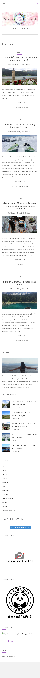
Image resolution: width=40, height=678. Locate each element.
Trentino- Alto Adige (9, 510)
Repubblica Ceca (7, 498)
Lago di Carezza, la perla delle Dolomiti (19, 283)
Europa (19, 52)
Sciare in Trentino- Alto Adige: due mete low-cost (19, 126)
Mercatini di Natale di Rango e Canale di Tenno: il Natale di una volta (19, 206)
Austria (4, 470)
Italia (19, 119)
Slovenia (4, 502)
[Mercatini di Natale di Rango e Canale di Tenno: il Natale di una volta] (19, 224)
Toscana (4, 506)
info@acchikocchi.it (8, 656)
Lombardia (5, 490)
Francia (4, 478)
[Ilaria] (19, 557)
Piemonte (5, 494)
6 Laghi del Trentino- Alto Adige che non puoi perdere (19, 59)
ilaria (28, 64)
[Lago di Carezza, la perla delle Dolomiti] (19, 300)
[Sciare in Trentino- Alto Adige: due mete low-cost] (19, 143)
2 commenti (19, 265)
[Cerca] (37, 3)
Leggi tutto (19, 102)
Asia (3, 466)
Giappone (5, 482)
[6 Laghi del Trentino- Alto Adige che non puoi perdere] (19, 76)
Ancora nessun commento (19, 107)
